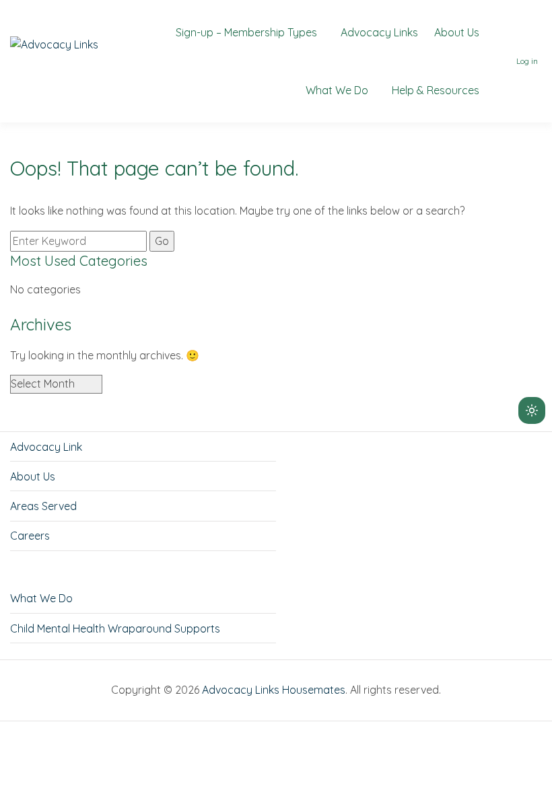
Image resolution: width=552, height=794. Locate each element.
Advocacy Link (46, 447)
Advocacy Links (379, 32)
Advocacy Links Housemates (273, 689)
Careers (30, 535)
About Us (456, 32)
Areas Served (43, 506)
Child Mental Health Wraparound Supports (115, 628)
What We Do (337, 90)
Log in (527, 61)
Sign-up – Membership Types (246, 32)
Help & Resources (435, 90)
